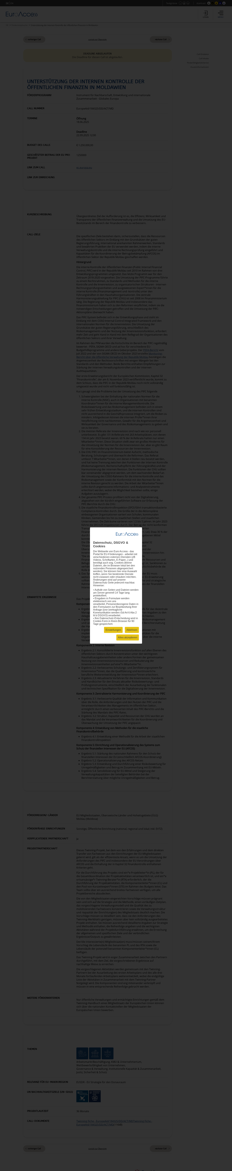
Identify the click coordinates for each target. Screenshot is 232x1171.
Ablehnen (131, 630)
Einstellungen (113, 630)
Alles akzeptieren (127, 637)
